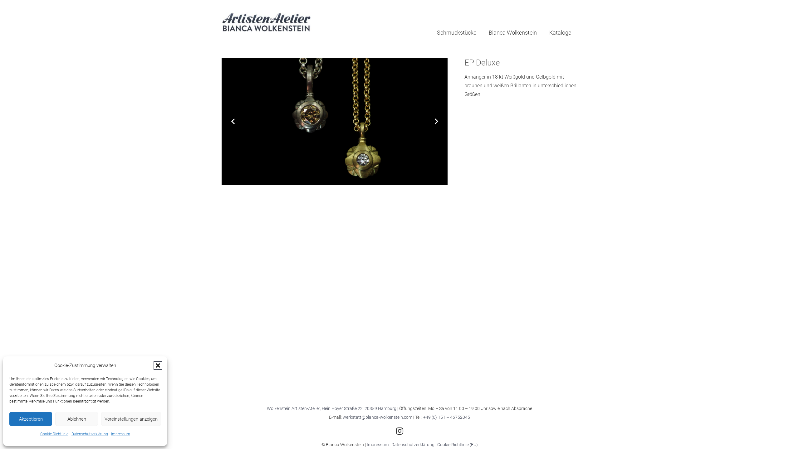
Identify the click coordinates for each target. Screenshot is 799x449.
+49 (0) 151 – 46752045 (446, 417)
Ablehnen (76, 419)
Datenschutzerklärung (89, 434)
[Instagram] (399, 431)
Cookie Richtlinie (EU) (457, 444)
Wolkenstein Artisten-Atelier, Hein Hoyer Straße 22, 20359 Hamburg (331, 408)
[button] (158, 365)
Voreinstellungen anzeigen (131, 419)
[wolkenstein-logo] (267, 23)
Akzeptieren (31, 419)
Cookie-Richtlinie (54, 434)
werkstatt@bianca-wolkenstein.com (377, 417)
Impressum (120, 434)
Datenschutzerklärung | (414, 444)
